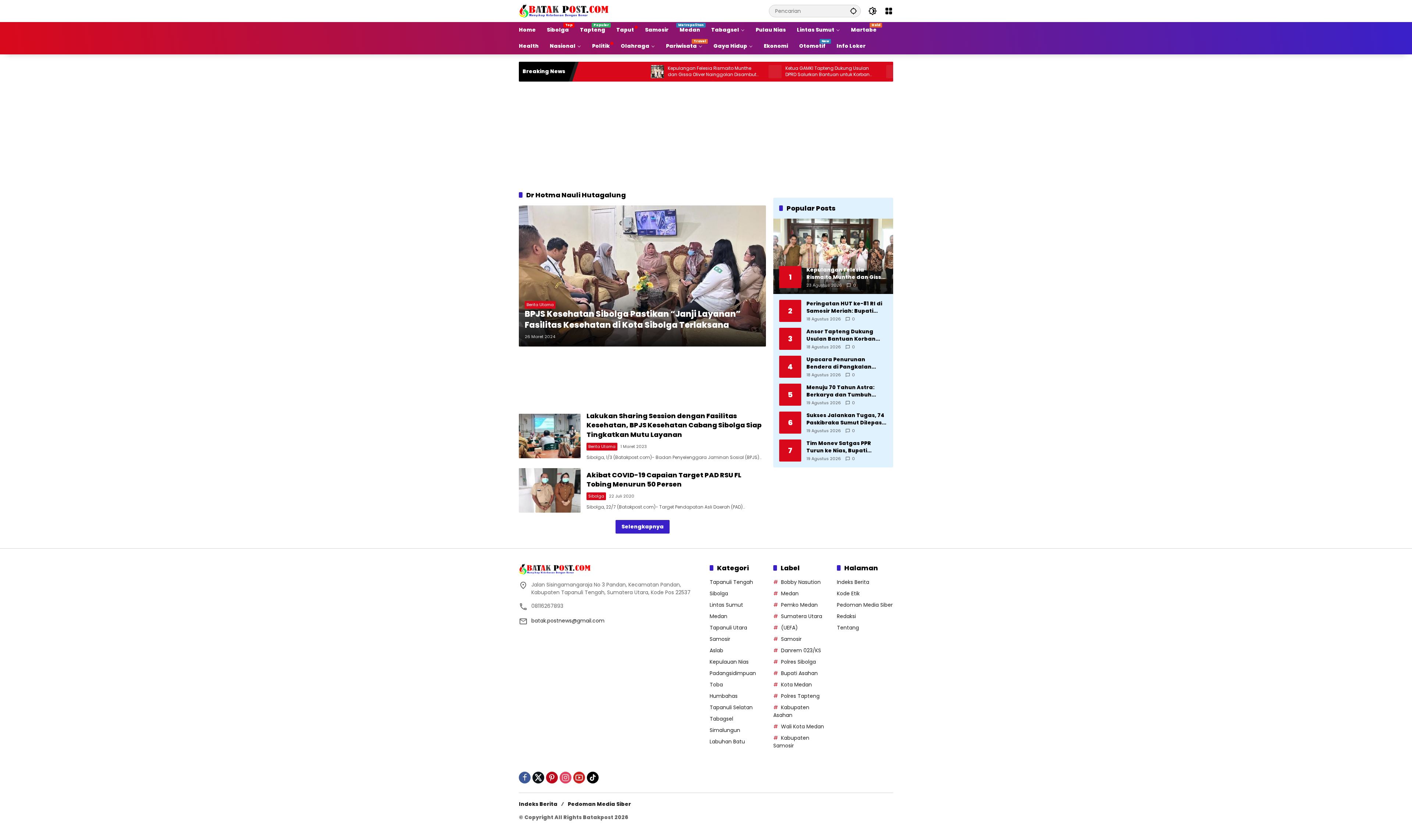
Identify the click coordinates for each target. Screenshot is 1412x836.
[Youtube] (579, 777)
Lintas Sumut (726, 605)
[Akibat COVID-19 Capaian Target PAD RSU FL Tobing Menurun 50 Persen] (550, 490)
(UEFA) (789, 627)
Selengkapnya (642, 526)
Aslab (716, 650)
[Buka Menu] (888, 11)
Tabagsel (721, 718)
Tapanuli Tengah (731, 582)
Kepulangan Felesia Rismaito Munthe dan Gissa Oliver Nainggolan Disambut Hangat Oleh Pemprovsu (665, 71)
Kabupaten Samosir (791, 741)
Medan (718, 616)
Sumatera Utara (801, 616)
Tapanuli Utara (728, 627)
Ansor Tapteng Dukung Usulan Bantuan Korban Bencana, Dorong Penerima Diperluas (846, 335)
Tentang (848, 627)
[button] (853, 11)
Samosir (720, 639)
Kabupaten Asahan (791, 711)
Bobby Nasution (801, 582)
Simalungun (725, 730)
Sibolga (596, 496)
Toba (716, 684)
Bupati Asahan (799, 673)
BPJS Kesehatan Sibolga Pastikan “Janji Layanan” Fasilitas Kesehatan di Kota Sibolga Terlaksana (633, 320)
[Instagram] (565, 777)
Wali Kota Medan (802, 726)
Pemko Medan (799, 605)
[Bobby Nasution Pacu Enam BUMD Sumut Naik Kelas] (845, 71)
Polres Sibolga (798, 661)
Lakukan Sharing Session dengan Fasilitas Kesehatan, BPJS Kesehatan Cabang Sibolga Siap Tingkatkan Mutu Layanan (674, 425)
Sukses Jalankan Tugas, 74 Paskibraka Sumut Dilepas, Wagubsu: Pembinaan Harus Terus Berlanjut (845, 419)
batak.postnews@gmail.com (568, 620)
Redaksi (846, 616)
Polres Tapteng (800, 696)
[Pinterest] (552, 777)
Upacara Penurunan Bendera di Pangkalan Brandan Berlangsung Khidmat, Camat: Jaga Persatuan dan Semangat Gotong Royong (844, 363)
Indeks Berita (853, 582)
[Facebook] (525, 777)
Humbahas (724, 696)
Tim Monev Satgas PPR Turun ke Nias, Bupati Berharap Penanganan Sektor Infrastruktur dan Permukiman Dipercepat (842, 447)
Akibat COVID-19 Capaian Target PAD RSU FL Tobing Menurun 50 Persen (663, 479)
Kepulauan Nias (729, 661)
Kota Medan (796, 684)
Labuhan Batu (727, 741)
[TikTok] (593, 777)
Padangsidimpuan (733, 673)
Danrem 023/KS (801, 650)
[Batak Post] (565, 10)
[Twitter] (538, 777)
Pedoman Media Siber (865, 605)
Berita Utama (540, 305)
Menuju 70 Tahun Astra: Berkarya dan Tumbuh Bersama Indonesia (840, 391)
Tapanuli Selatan (731, 707)
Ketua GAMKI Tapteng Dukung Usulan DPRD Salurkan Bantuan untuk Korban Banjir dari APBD (780, 71)
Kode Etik (848, 593)
